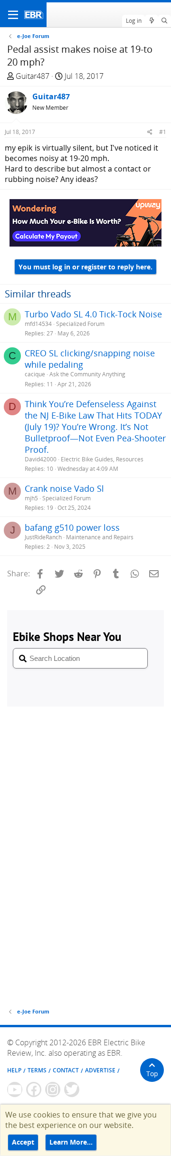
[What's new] (151, 21)
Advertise (100, 1070)
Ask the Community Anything (87, 374)
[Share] (150, 131)
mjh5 (31, 498)
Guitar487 (32, 76)
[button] (13, 14)
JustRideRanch (43, 537)
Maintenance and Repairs (99, 537)
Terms (37, 1070)
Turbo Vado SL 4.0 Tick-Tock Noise (93, 314)
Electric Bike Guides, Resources (102, 459)
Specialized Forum (80, 324)
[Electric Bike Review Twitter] (71, 1089)
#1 (162, 132)
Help (14, 1070)
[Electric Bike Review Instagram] (52, 1089)
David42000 (41, 459)
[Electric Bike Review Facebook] (33, 1089)
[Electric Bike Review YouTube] (14, 1089)
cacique (35, 374)
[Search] (164, 21)
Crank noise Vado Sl (64, 488)
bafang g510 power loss (72, 527)
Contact (66, 1070)
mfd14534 (38, 324)
